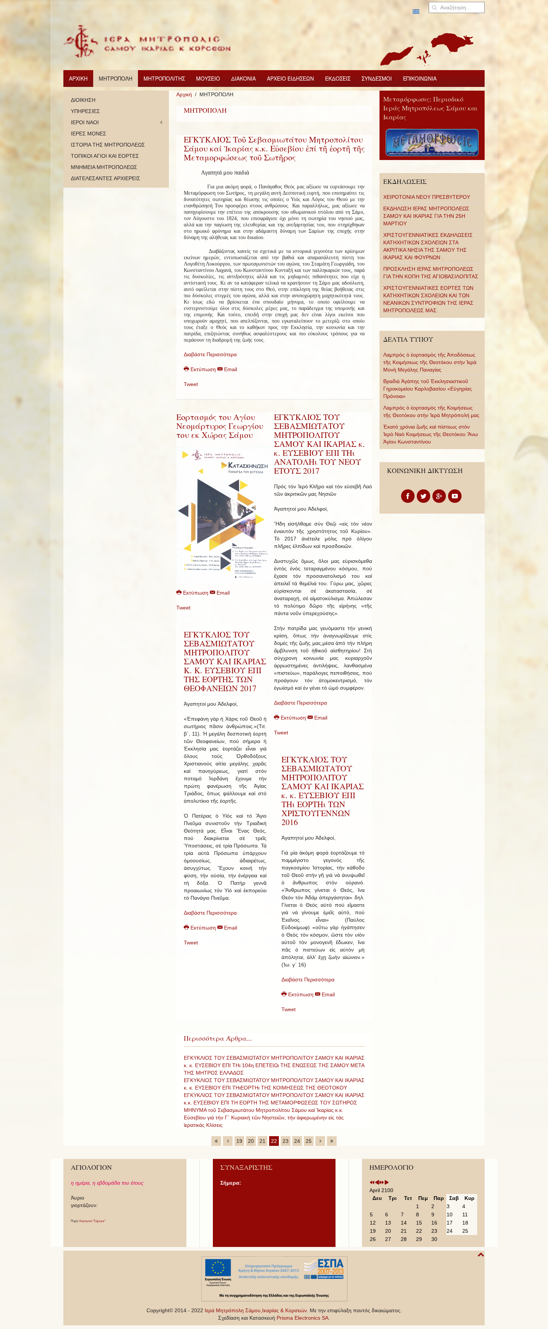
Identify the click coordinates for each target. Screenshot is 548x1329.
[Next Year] (381, 1183)
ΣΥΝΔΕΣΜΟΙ (377, 78)
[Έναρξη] (216, 1141)
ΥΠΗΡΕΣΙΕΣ (85, 111)
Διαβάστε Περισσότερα (210, 354)
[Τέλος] (332, 1141)
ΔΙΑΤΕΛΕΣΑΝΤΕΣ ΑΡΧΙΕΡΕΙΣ (105, 178)
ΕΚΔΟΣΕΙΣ (337, 78)
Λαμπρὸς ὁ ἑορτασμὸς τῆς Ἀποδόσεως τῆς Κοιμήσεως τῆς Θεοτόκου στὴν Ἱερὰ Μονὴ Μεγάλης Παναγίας (429, 362)
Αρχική (184, 94)
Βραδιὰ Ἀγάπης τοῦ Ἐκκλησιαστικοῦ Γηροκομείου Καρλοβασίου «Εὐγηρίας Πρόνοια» (427, 388)
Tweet (191, 384)
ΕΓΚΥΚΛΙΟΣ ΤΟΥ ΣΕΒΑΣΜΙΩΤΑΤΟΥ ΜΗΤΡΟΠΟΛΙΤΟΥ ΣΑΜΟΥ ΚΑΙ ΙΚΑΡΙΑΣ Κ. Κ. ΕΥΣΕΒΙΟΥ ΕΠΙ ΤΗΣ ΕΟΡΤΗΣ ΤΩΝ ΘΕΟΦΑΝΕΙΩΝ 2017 (225, 661)
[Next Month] (386, 1183)
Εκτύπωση (203, 369)
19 (239, 1141)
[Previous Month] (377, 1183)
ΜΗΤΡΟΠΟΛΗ (115, 78)
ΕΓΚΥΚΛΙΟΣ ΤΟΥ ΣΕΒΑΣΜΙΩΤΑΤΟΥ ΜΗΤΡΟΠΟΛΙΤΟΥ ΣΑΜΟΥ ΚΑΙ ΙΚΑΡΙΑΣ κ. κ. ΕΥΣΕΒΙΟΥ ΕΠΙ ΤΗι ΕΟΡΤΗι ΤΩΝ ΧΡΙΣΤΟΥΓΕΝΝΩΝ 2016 (322, 790)
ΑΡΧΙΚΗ (78, 78)
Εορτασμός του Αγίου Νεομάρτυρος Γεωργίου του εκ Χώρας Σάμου (219, 425)
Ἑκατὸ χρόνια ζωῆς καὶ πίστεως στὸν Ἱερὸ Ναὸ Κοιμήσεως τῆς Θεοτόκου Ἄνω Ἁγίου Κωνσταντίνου (430, 434)
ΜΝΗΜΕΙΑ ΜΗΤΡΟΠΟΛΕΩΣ (104, 167)
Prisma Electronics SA (302, 1318)
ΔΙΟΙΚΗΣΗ (83, 100)
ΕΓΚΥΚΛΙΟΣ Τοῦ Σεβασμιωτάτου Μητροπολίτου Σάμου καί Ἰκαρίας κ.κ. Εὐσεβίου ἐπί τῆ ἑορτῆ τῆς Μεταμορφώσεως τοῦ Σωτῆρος (274, 148)
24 (297, 1141)
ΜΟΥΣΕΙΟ (208, 78)
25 (309, 1141)
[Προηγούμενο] (228, 1141)
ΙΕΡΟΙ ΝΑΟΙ (85, 122)
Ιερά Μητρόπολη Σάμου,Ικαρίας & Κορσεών (256, 1310)
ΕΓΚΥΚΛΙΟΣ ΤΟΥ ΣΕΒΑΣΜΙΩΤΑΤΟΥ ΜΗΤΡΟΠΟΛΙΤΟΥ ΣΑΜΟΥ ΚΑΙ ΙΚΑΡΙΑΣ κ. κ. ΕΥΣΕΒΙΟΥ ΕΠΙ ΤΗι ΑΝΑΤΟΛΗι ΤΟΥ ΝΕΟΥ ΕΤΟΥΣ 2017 (319, 443)
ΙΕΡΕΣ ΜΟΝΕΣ (88, 134)
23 (286, 1141)
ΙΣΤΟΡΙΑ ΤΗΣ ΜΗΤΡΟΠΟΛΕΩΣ (108, 145)
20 (251, 1141)
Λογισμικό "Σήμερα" (92, 1221)
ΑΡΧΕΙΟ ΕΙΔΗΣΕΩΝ (290, 78)
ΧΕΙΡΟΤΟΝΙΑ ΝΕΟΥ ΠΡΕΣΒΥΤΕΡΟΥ (426, 197)
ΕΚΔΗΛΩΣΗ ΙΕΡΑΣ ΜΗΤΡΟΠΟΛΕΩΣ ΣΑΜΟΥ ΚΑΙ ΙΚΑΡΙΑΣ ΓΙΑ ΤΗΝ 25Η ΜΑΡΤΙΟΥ (426, 216)
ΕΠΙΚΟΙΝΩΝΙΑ (420, 78)
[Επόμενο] (320, 1141)
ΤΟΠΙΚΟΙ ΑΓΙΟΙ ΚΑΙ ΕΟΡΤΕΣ (105, 156)
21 (262, 1141)
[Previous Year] (372, 1183)
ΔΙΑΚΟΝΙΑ (243, 78)
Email (230, 369)
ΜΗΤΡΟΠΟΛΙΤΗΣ (164, 78)
